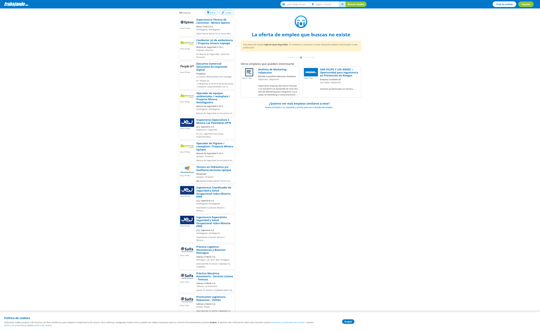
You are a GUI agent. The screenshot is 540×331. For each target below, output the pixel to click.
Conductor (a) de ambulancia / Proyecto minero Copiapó (214, 42)
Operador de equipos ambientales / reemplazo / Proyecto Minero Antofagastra (213, 98)
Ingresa (526, 4)
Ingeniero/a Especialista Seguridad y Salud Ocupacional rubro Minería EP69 (213, 222)
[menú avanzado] (342, 4)
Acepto (348, 321)
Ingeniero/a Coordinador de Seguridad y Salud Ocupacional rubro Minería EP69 (213, 192)
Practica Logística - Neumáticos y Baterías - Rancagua (211, 249)
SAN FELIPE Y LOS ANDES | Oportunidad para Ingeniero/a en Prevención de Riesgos (339, 72)
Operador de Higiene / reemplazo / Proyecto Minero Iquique (214, 146)
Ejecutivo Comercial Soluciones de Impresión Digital (211, 66)
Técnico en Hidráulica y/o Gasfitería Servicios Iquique (213, 169)
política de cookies (43, 325)
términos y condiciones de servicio (288, 322)
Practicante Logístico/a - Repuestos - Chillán (211, 298)
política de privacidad (14, 325)
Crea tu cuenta (504, 4)
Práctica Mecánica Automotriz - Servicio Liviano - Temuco (214, 276)
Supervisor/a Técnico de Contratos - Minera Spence (213, 21)
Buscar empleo (356, 4)
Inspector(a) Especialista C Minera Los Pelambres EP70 (213, 121)
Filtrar (213, 12)
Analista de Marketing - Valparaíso (273, 71)
